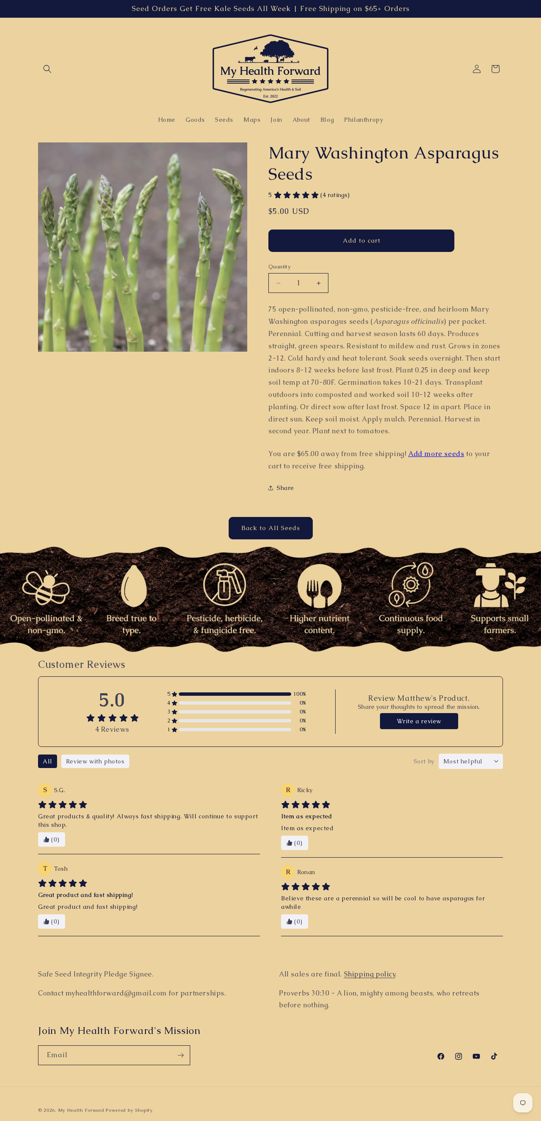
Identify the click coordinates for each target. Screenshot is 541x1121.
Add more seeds (436, 453)
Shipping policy (369, 974)
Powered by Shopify (129, 1110)
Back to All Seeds (270, 528)
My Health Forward (81, 1110)
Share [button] (285, 488)
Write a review (419, 721)
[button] (47, 69)
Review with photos (95, 761)
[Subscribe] (180, 1055)
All (47, 761)
